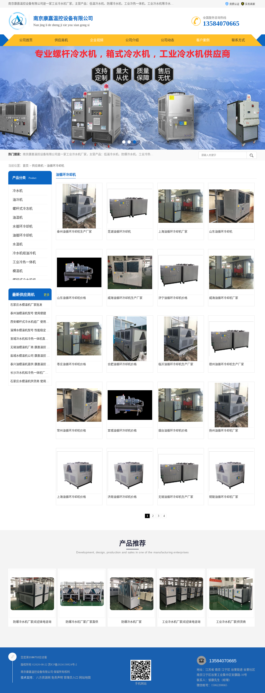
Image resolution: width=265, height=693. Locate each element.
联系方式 (238, 40)
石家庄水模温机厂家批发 (26, 304)
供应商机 (61, 40)
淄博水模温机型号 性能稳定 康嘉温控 (30, 330)
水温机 (18, 244)
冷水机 (18, 191)
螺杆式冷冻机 (23, 208)
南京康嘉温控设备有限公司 (37, 671)
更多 (46, 294)
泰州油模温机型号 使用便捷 (28, 313)
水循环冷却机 (23, 226)
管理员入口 (71, 677)
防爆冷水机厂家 (115, 621)
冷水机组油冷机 (24, 253)
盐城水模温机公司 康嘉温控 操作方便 (30, 355)
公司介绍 (132, 40)
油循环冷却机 (55, 165)
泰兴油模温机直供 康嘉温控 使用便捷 (30, 364)
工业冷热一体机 (24, 262)
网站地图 (85, 677)
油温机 (18, 217)
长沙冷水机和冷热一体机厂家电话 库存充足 (30, 372)
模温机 (18, 271)
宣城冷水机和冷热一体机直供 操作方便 (30, 338)
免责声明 (57, 677)
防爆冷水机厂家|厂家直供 (65, 621)
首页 (26, 165)
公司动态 (167, 40)
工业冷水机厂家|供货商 (214, 621)
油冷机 (18, 199)
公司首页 (26, 40)
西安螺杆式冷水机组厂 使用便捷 (30, 321)
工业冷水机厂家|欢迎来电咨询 (164, 621)
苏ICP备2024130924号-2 (62, 664)
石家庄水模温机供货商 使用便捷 (30, 381)
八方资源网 (43, 677)
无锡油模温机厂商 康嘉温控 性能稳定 (30, 347)
